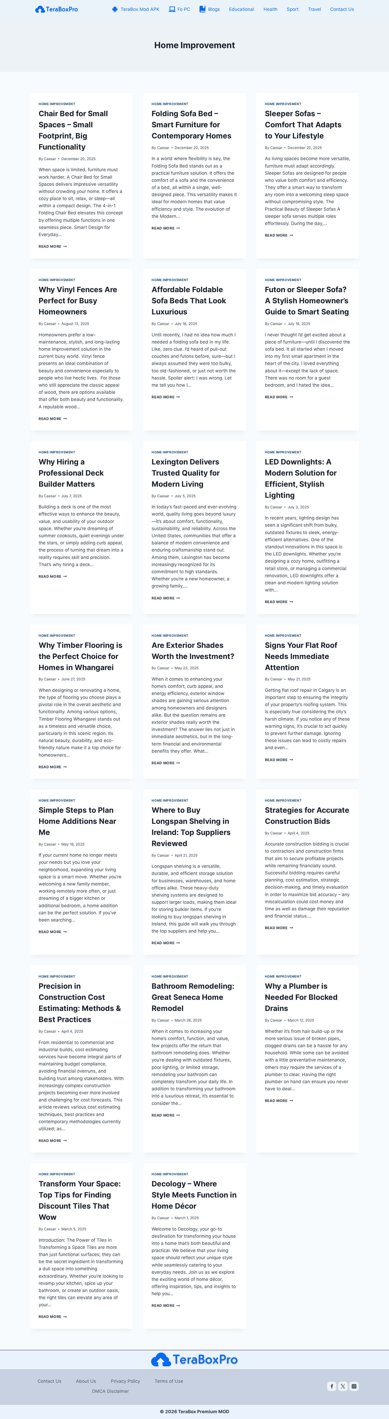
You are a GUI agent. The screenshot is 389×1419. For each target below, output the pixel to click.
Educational (241, 9)
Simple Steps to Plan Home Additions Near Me (77, 821)
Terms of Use (169, 1381)
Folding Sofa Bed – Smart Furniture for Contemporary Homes (192, 124)
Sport (292, 9)
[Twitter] (343, 1386)
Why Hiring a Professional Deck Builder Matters (71, 473)
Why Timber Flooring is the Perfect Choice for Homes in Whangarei (81, 656)
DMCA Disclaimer (110, 1391)
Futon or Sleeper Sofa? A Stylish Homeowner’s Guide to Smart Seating (307, 300)
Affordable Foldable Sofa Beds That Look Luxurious (189, 300)
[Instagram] (354, 1386)
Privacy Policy (125, 1381)
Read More (53, 246)
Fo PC (184, 9)
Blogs (214, 9)
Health (271, 9)
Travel (314, 9)
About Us (86, 1381)
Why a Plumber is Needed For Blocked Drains (301, 997)
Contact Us (342, 9)
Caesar (50, 159)
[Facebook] (332, 1386)
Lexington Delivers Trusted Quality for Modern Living (186, 473)
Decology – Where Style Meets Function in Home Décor (194, 1194)
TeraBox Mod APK (140, 9)
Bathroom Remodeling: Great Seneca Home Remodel (193, 997)
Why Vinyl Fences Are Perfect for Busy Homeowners (78, 300)
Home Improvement (57, 104)
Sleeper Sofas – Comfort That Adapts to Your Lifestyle (303, 124)
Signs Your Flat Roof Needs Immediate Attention (301, 656)
